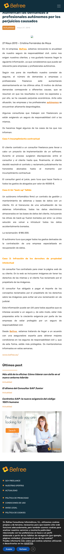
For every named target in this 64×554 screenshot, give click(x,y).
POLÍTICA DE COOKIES (15, 513)
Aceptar (9, 549)
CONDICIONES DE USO (15, 503)
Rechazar (23, 549)
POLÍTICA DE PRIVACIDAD (17, 498)
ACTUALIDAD (11, 490)
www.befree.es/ (10, 355)
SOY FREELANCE (12, 481)
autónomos (53, 102)
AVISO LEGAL (11, 508)
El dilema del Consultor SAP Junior (22, 388)
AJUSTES (28, 543)
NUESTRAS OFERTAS (14, 485)
